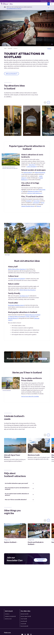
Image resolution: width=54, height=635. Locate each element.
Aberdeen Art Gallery (33, 191)
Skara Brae (31, 165)
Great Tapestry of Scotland (17, 278)
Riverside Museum (12, 318)
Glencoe (39, 206)
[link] (48, 3)
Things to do (10, 48)
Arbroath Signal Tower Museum (12, 456)
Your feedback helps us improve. (14, 8)
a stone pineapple (31, 166)
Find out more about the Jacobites (30, 396)
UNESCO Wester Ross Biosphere (27, 290)
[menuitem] (11, 614)
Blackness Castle (34, 455)
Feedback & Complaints (9, 616)
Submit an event (8, 618)
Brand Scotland (24, 626)
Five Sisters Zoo (24, 296)
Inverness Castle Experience (34, 193)
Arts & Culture (11, 133)
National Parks (27, 172)
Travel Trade (23, 618)
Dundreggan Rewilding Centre (15, 305)
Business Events (24, 613)
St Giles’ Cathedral (30, 316)
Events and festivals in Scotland (36, 543)
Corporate (23, 623)
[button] (51, 3)
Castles (27, 133)
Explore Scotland (10, 542)
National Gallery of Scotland (17, 316)
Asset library (23, 621)
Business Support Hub (25, 616)
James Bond (36, 202)
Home (5, 48)
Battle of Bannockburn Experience (16, 269)
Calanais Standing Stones (27, 206)
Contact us (7, 613)
